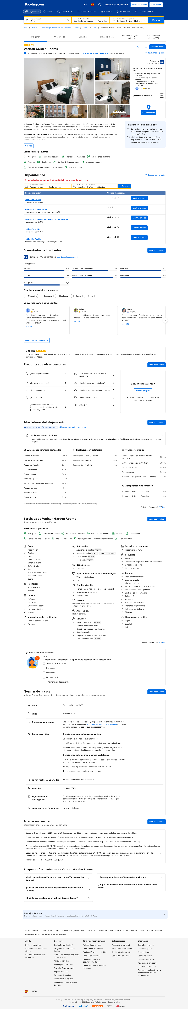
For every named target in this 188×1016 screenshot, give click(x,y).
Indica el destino (36, 19)
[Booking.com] (34, 4)
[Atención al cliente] (100, 5)
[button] (149, 109)
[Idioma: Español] (93, 5)
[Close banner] (162, 435)
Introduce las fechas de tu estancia (102, 724)
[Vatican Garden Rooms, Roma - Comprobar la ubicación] (25, 53)
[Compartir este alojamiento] (145, 47)
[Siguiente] (163, 82)
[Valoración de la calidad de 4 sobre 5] (27, 45)
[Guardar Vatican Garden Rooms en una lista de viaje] (139, 47)
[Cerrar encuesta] (162, 652)
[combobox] (48, 21)
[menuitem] (32, 11)
